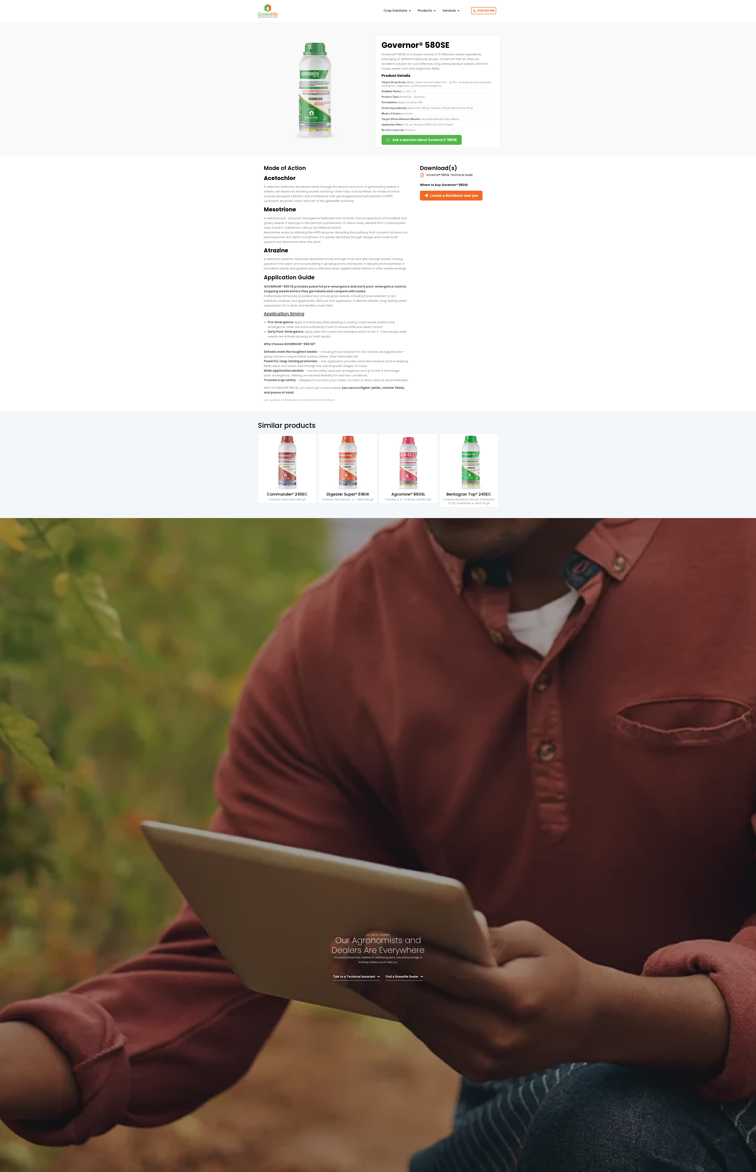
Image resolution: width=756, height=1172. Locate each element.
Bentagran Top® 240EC (469, 494)
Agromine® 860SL (408, 494)
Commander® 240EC (287, 494)
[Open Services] (458, 10)
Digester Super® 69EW (347, 494)
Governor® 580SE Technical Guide (449, 175)
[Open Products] (434, 10)
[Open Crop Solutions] (409, 10)
